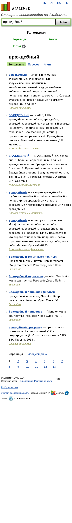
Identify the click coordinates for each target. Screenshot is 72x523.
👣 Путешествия (9, 387)
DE (51, 3)
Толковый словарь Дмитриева (26, 249)
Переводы (19, 39)
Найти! (63, 22)
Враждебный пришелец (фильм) (32, 291)
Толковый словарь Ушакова (24, 148)
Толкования (36, 32)
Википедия (15, 269)
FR (66, 3)
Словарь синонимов (20, 108)
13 (54, 366)
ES (59, 3)
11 (36, 366)
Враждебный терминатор (27, 276)
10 (27, 366)
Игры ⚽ (19, 46)
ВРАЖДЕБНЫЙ (19, 115)
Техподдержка (26, 381)
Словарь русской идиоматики (26, 213)
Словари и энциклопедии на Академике (34, 15)
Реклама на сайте (43, 381)
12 (45, 366)
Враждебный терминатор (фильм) (33, 256)
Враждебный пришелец (25, 311)
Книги (52, 39)
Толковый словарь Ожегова (24, 185)
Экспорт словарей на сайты (15, 393)
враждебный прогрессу (25, 327)
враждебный (18, 74)
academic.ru (15, 6)
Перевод (33, 64)
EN (44, 3)
